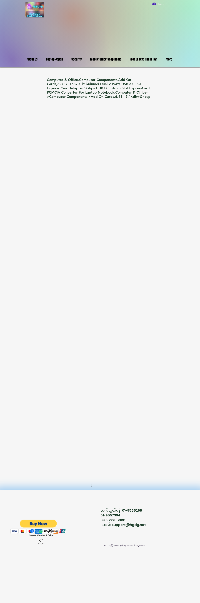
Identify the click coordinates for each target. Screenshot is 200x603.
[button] (38, 527)
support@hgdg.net (129, 524)
